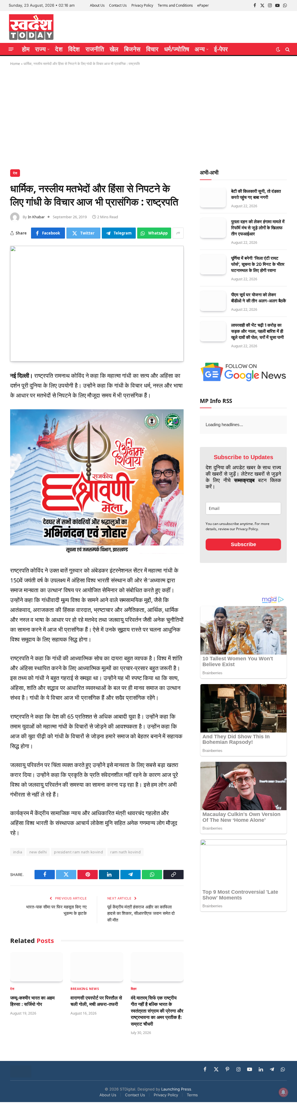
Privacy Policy (142, 5)
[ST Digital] (31, 27)
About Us (97, 5)
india (17, 852)
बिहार (134, 988)
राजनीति (95, 49)
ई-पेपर (221, 49)
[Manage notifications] (283, 1092)
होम (26, 49)
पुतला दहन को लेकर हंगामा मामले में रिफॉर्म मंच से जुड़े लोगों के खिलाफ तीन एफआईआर (258, 228)
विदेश (74, 49)
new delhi (38, 852)
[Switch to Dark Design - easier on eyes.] (278, 49)
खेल (114, 49)
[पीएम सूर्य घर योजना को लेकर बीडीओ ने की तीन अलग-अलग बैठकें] (213, 301)
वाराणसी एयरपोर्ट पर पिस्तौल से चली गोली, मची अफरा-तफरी (96, 1001)
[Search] (287, 49)
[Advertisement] (148, 116)
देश (58, 49)
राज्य (40, 49)
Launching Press (176, 1089)
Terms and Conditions (175, 5)
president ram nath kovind (78, 852)
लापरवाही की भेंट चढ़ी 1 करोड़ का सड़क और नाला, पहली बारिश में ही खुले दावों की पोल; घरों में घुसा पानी (257, 331)
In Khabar (36, 216)
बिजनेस (132, 49)
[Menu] (11, 49)
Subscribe (243, 544)
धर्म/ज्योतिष (176, 49)
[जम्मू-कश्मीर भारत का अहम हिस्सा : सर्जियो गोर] (36, 967)
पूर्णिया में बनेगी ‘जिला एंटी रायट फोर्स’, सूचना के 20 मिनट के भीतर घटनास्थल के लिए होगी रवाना (258, 264)
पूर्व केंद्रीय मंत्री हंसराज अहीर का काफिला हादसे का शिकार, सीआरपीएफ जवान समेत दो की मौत (141, 913)
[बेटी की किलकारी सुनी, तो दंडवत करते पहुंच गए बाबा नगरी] (213, 198)
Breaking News (84, 988)
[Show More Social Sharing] (178, 233)
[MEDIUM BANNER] (97, 551)
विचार (152, 49)
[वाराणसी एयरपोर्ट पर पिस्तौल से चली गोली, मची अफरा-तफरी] (96, 967)
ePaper (203, 5)
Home (15, 63)
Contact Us (118, 5)
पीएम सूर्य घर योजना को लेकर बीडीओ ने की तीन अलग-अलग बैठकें (258, 297)
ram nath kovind (125, 852)
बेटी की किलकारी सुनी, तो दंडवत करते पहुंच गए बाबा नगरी (256, 194)
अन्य (200, 49)
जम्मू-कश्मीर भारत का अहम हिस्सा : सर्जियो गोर (32, 1001)
